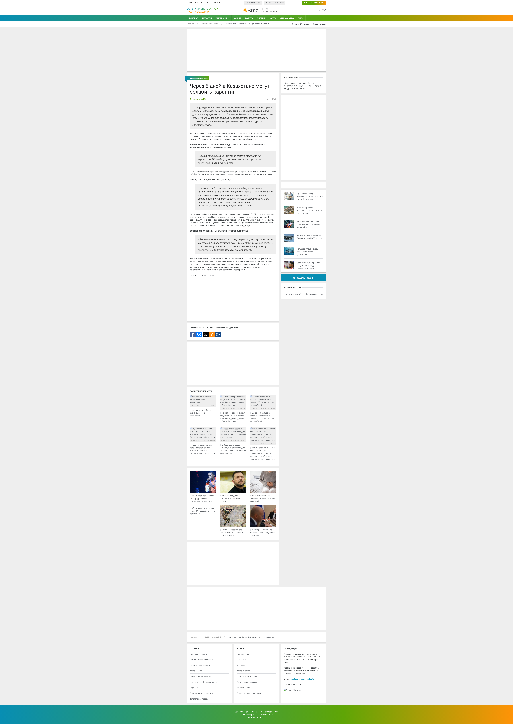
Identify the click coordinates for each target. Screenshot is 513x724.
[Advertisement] (256, 50)
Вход (323, 10)
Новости (207, 18)
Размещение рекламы (247, 682)
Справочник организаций (201, 693)
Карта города (196, 671)
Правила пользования (247, 676)
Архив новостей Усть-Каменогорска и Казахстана (304, 294)
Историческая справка (200, 665)
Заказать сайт (243, 687)
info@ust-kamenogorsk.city (302, 679)
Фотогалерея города (199, 699)
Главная (193, 18)
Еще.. (300, 18)
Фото (273, 18)
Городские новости (198, 654)
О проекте (241, 659)
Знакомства (287, 18)
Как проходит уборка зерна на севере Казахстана (200, 413)
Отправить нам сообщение (249, 693)
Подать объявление (314, 3)
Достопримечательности (201, 659)
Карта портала (243, 671)
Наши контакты (253, 3)
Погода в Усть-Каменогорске (203, 682)
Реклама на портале (275, 3)
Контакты (241, 665)
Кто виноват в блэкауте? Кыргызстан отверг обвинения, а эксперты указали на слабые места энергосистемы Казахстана (263, 453)
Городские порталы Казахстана (203, 3)
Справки (261, 18)
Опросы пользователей (200, 676)
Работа (249, 18)
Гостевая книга (244, 654)
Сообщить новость (304, 278)
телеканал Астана (208, 275)
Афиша (237, 18)
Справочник (222, 18)
